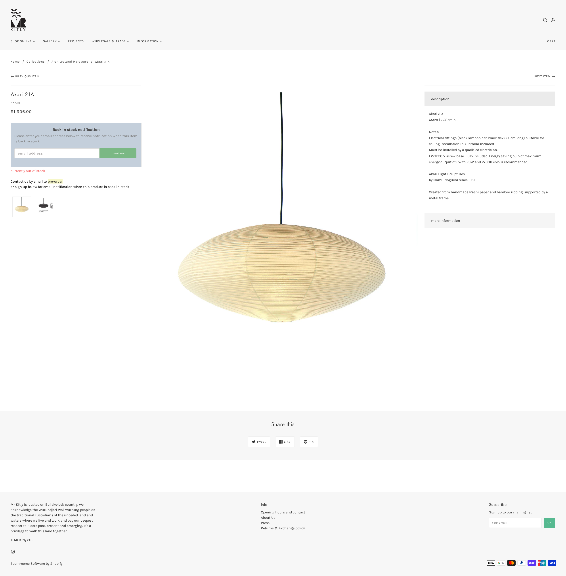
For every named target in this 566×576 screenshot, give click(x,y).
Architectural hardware (70, 61)
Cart (551, 41)
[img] (545, 19)
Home (15, 61)
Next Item (542, 76)
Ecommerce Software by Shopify (36, 563)
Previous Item (27, 76)
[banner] (18, 19)
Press (265, 523)
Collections (36, 61)
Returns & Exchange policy (283, 528)
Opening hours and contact (283, 512)
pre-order (55, 181)
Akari (15, 103)
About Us (268, 517)
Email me (117, 153)
